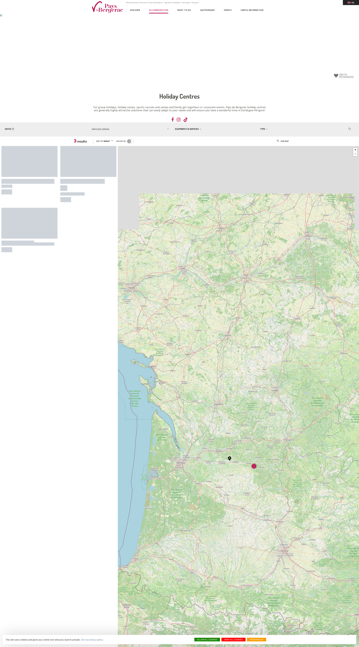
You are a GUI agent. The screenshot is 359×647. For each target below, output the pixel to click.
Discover (135, 10)
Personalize (256, 639)
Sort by (103, 141)
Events (228, 10)
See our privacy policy (92, 640)
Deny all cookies (233, 639)
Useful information (252, 10)
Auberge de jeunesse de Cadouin (23, 230)
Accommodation (158, 10)
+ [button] (355, 150)
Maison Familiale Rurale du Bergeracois (86, 180)
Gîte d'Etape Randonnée (17, 180)
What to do (184, 10)
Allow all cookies (207, 639)
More (7, 188)
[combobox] (123, 129)
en (352, 2)
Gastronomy (207, 10)
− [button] (355, 154)
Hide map (285, 141)
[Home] (107, 7)
